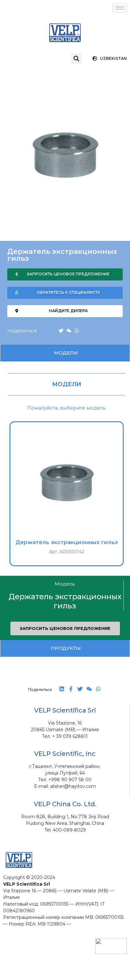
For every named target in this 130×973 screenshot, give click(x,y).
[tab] (65, 353)
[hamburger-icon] (120, 7)
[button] (76, 58)
